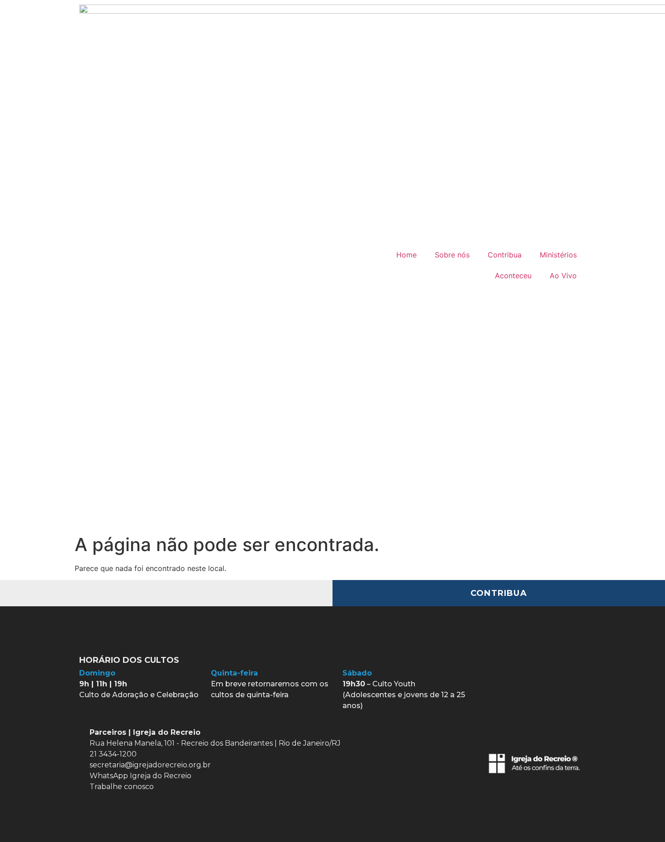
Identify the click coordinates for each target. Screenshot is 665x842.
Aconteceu (513, 275)
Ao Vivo (563, 275)
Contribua (505, 254)
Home (406, 254)
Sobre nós (452, 254)
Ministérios (558, 254)
